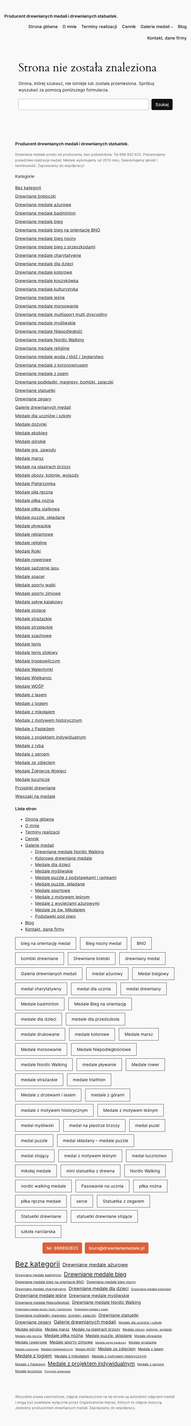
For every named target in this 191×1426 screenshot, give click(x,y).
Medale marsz (29, 458)
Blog (182, 26)
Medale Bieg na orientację (100, 1004)
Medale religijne (31, 542)
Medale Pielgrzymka (35, 483)
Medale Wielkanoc (33, 677)
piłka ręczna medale (41, 1201)
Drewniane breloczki (35, 196)
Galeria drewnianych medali (49, 973)
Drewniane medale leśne (40, 297)
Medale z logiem (31, 703)
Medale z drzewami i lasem (48, 1094)
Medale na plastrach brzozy (43, 466)
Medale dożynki (31, 424)
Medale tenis (28, 644)
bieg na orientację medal (45, 943)
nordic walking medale (43, 1186)
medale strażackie (39, 1079)
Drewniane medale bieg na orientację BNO (57, 230)
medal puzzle (34, 1140)
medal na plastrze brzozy (94, 1125)
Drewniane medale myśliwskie (45, 322)
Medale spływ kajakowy (39, 601)
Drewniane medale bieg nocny (45, 238)
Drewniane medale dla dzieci (44, 263)
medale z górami (107, 1094)
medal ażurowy (107, 973)
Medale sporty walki (35, 584)
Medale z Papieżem (34, 728)
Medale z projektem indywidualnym (50, 737)
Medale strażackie (33, 618)
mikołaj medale (36, 1170)
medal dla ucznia (94, 988)
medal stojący (35, 1155)
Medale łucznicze (32, 779)
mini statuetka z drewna (90, 1170)
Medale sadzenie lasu (37, 568)
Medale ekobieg (31, 432)
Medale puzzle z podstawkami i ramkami (75, 877)
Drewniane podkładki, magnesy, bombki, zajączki (64, 382)
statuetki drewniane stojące (104, 1216)
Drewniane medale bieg (39, 221)
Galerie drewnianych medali (43, 407)
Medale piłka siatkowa (37, 508)
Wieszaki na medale (35, 796)
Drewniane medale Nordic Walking (49, 339)
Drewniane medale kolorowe (43, 272)
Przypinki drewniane (35, 787)
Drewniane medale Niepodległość (48, 331)
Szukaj (162, 104)
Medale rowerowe (33, 559)
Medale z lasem (31, 694)
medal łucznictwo (149, 1155)
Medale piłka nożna (34, 500)
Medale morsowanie (41, 1049)
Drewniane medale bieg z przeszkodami (55, 246)
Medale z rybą (29, 745)
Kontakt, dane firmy (167, 38)
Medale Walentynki (34, 669)
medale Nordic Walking (44, 1064)
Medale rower (145, 1064)
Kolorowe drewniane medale (63, 858)
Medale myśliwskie (54, 871)
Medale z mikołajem (35, 711)
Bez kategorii (28, 187)
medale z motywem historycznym (54, 1110)
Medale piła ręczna (34, 492)
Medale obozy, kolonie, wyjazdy (47, 475)
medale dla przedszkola (95, 1019)
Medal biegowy (153, 973)
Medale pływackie (33, 525)
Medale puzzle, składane (40, 517)
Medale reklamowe (34, 534)
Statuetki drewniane (41, 1216)
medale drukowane (40, 1034)
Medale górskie (30, 441)
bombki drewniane (39, 958)
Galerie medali (155, 26)
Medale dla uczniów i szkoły (43, 415)
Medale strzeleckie (34, 627)
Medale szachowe (33, 635)
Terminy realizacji (99, 26)
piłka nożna (150, 1186)
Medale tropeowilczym (37, 660)
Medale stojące (30, 610)
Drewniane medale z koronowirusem (51, 365)
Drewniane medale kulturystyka (46, 289)
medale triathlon (89, 1079)
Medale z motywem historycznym (48, 720)
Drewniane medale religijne (42, 348)
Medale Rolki (28, 551)
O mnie (69, 26)
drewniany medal (142, 958)
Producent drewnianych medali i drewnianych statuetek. (61, 16)
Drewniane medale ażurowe (43, 204)
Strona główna (43, 26)
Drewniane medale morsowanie (46, 306)
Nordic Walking (145, 1170)
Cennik (129, 26)
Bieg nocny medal (103, 943)
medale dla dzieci (38, 1019)
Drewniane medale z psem (41, 373)
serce (81, 1201)
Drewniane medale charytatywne (48, 255)
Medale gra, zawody (35, 449)
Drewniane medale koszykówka (46, 280)
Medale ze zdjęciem (35, 762)
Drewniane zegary (33, 398)
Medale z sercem (32, 754)
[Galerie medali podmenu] (172, 26)
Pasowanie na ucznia (102, 1186)
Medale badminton (40, 1004)
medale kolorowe (92, 1034)
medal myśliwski (37, 1125)
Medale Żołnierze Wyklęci (40, 771)
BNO (141, 943)
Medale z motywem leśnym (62, 896)
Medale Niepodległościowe (104, 1049)
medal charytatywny (41, 988)
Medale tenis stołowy (36, 652)
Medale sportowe (52, 890)
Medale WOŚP (29, 686)
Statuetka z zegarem (123, 1201)
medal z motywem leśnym (90, 1155)
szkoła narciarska (38, 1231)
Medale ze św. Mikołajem (60, 909)
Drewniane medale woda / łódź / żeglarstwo (59, 356)
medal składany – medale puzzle (95, 1140)
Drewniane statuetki (35, 390)
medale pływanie (99, 1064)
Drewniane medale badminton (45, 213)
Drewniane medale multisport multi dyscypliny (61, 314)
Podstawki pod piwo (55, 916)
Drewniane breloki (92, 958)
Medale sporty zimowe (38, 593)
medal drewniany (143, 988)
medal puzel (147, 1125)
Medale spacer (30, 576)
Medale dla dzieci (52, 864)
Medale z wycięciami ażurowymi (67, 903)
